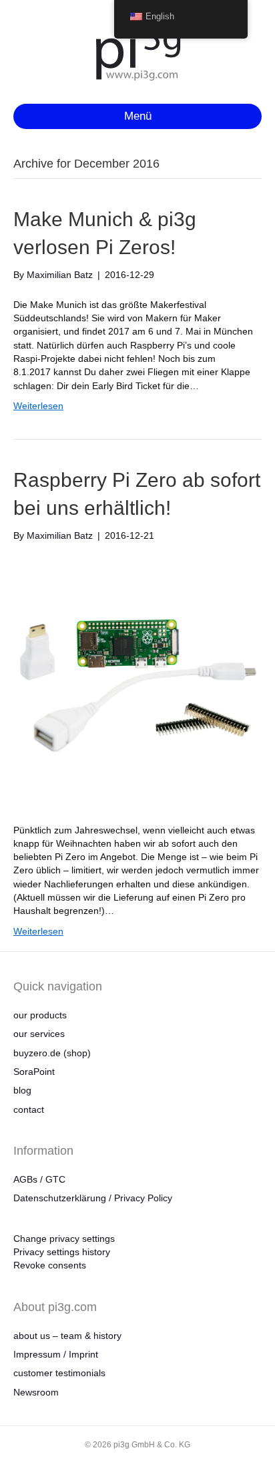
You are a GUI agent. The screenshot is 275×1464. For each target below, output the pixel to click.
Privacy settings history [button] (61, 1251)
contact (28, 1109)
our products (40, 1015)
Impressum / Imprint (55, 1354)
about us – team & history (67, 1335)
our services (39, 1033)
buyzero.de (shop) (52, 1053)
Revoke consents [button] (49, 1265)
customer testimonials (59, 1373)
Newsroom (36, 1392)
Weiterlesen (38, 405)
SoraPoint (34, 1071)
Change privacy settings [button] (64, 1238)
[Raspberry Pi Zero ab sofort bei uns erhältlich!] (137, 681)
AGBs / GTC (39, 1179)
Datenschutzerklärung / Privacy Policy (92, 1198)
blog (22, 1090)
